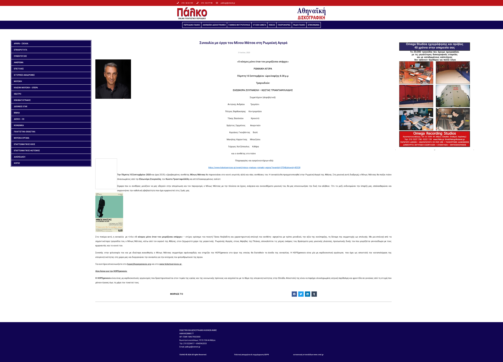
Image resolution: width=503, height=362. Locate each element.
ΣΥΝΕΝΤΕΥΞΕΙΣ (20, 56)
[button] (294, 294)
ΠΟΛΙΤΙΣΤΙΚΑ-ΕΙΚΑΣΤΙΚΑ (24, 132)
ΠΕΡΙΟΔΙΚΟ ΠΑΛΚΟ (192, 25)
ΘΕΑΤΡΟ (17, 94)
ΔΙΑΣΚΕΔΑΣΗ (19, 157)
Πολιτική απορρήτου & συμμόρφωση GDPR (251, 355)
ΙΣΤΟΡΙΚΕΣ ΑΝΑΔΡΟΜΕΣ (24, 75)
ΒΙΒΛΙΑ (17, 113)
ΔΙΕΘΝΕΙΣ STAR (20, 106)
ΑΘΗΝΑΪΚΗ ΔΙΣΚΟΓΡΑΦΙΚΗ (214, 25)
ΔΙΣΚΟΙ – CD (19, 119)
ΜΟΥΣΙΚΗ (18, 81)
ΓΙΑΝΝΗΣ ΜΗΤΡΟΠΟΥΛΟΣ (239, 25)
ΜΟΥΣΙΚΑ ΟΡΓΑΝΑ (21, 138)
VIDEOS (272, 25)
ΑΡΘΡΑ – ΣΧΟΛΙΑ (21, 43)
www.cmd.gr (318, 355)
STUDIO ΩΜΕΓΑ (259, 25)
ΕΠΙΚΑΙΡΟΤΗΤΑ (20, 50)
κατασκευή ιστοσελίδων (303, 355)
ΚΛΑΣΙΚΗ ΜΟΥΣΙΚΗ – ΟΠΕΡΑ (26, 88)
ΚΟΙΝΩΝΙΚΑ (19, 125)
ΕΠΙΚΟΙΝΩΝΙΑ (313, 25)
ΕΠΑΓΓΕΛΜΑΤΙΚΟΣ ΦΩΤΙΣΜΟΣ (27, 151)
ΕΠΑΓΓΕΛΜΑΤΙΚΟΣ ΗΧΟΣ (24, 144)
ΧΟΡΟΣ (17, 163)
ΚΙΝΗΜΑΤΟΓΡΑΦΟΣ (22, 100)
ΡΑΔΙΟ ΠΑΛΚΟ (299, 25)
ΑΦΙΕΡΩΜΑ (18, 62)
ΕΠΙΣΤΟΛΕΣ (19, 69)
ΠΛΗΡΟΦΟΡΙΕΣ (284, 25)
